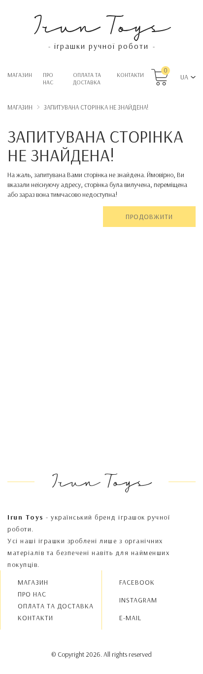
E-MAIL (130, 617)
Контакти (130, 74)
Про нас (48, 78)
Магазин (19, 74)
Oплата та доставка (87, 78)
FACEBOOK (137, 582)
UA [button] (184, 77)
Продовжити (149, 216)
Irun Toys (102, 24)
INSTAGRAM (138, 600)
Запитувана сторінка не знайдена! (96, 107)
